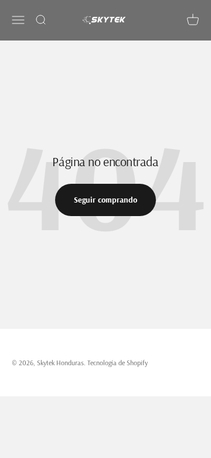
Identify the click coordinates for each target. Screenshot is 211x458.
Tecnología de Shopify (117, 362)
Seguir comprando (105, 199)
